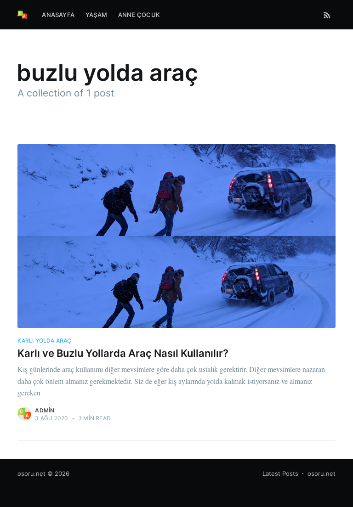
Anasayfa (58, 14)
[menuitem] (58, 15)
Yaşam (96, 14)
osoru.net (31, 473)
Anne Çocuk (139, 14)
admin (44, 410)
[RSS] (327, 14)
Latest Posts (280, 473)
